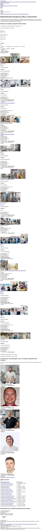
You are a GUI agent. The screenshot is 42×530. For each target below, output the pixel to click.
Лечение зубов (21, 1)
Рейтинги (2, 4)
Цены (1, 6)
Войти (2, 10)
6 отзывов (2, 125)
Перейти (11, 514)
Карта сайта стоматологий (5, 524)
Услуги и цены (17, 14)
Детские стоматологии (14, 1)
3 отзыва (2, 89)
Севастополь (6, 14)
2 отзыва (2, 272)
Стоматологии (3, 0)
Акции (1, 7)
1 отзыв (1, 135)
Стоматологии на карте (4, 2)
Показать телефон (11, 115)
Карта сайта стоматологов (15, 524)
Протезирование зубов (24, 14)
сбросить (2, 43)
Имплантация (33, 1)
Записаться (3, 386)
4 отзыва (2, 65)
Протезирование (27, 1)
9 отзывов (2, 153)
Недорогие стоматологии (5, 1)
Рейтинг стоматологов (13, 5)
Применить (7, 51)
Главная (2, 14)
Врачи (1, 3)
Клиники (4, 516)
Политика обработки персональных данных (28, 524)
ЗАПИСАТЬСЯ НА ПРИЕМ (5, 257)
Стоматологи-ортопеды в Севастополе (7, 477)
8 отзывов (2, 204)
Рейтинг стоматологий (4, 5)
